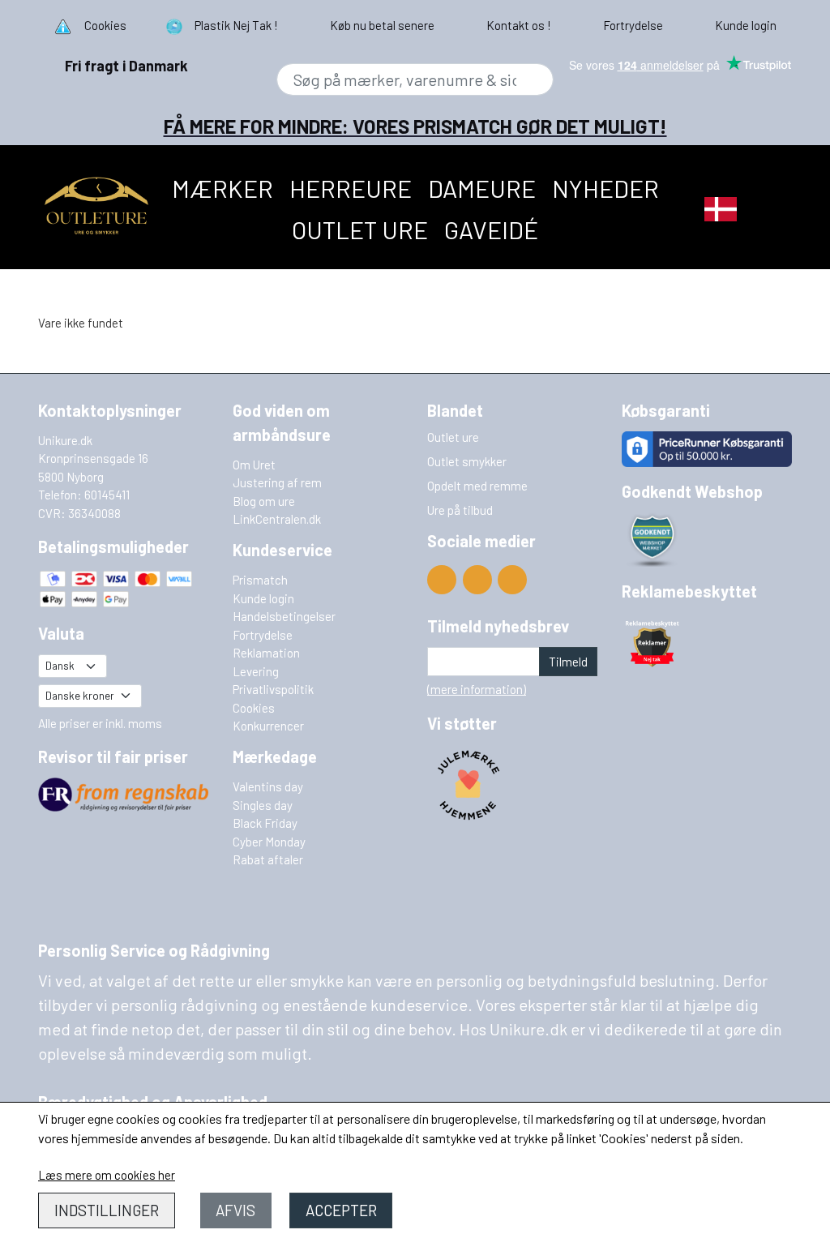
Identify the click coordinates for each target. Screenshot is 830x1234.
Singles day (263, 805)
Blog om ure (264, 501)
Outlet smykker (467, 461)
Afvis (235, 1210)
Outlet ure (360, 229)
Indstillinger (106, 1210)
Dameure (482, 188)
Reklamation (266, 652)
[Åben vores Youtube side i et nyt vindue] (441, 579)
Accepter (341, 1210)
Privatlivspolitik (273, 689)
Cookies (254, 708)
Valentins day (268, 786)
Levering (256, 671)
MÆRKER (222, 188)
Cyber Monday (269, 841)
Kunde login (263, 598)
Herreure (350, 188)
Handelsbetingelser (284, 616)
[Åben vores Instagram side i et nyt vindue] (512, 579)
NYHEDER (605, 188)
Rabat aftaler (268, 859)
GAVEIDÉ (491, 229)
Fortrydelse (263, 635)
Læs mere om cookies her (106, 1175)
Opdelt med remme (477, 485)
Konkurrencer (268, 725)
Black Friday (265, 823)
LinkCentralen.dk (277, 519)
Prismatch (260, 579)
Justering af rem (277, 482)
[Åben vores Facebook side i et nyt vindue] (477, 579)
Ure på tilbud (460, 510)
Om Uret (254, 464)
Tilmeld (568, 661)
